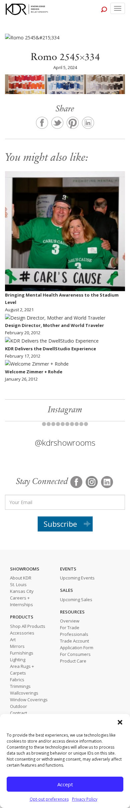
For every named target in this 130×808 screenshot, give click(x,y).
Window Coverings (29, 700)
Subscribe (60, 524)
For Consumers (75, 654)
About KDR (20, 578)
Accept (65, 784)
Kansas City (22, 591)
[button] (120, 722)
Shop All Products (27, 626)
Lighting (17, 660)
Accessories (22, 633)
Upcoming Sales (76, 599)
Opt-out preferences (49, 799)
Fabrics (17, 680)
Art (13, 640)
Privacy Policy (84, 799)
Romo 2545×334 (65, 58)
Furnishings (21, 653)
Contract (18, 713)
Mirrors (17, 646)
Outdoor (18, 706)
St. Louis (18, 584)
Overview (69, 621)
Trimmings (20, 686)
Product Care (73, 661)
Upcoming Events (77, 578)
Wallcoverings (24, 693)
